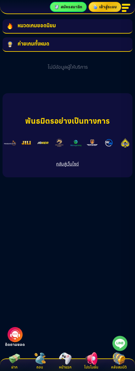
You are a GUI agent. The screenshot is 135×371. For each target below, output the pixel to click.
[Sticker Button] (119, 343)
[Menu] (126, 7)
